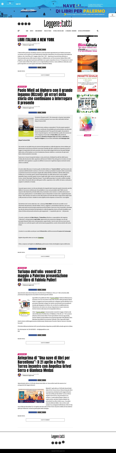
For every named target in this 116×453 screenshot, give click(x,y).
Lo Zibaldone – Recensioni (71, 31)
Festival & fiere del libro (58, 31)
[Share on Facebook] (32, 49)
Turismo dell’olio (54, 297)
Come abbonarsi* (38, 31)
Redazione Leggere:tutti (28, 44)
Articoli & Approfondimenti (84, 31)
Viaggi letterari (47, 31)
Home (27, 31)
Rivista (31, 31)
